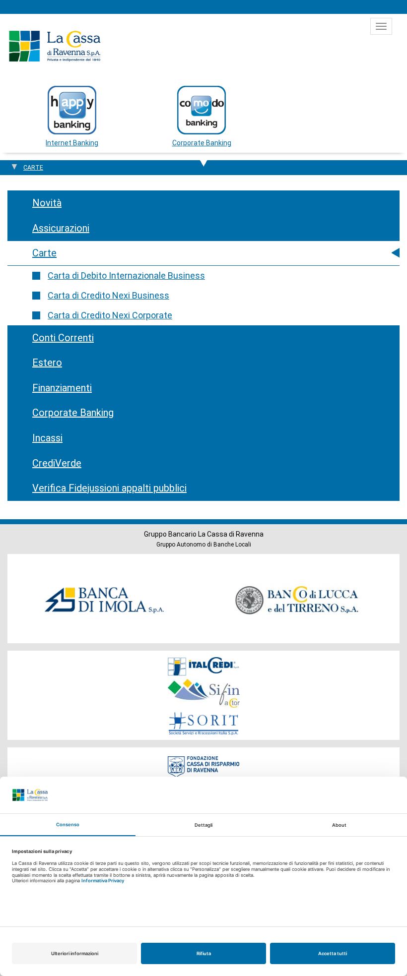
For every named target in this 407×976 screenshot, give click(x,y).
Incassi (47, 438)
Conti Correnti (63, 338)
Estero (47, 362)
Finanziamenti (62, 388)
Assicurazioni (60, 228)
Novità (47, 203)
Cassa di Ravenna (54, 46)
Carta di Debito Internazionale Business (126, 275)
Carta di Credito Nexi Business (108, 295)
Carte (44, 253)
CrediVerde (56, 463)
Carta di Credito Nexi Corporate (110, 315)
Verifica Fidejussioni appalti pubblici (109, 488)
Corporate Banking (73, 413)
